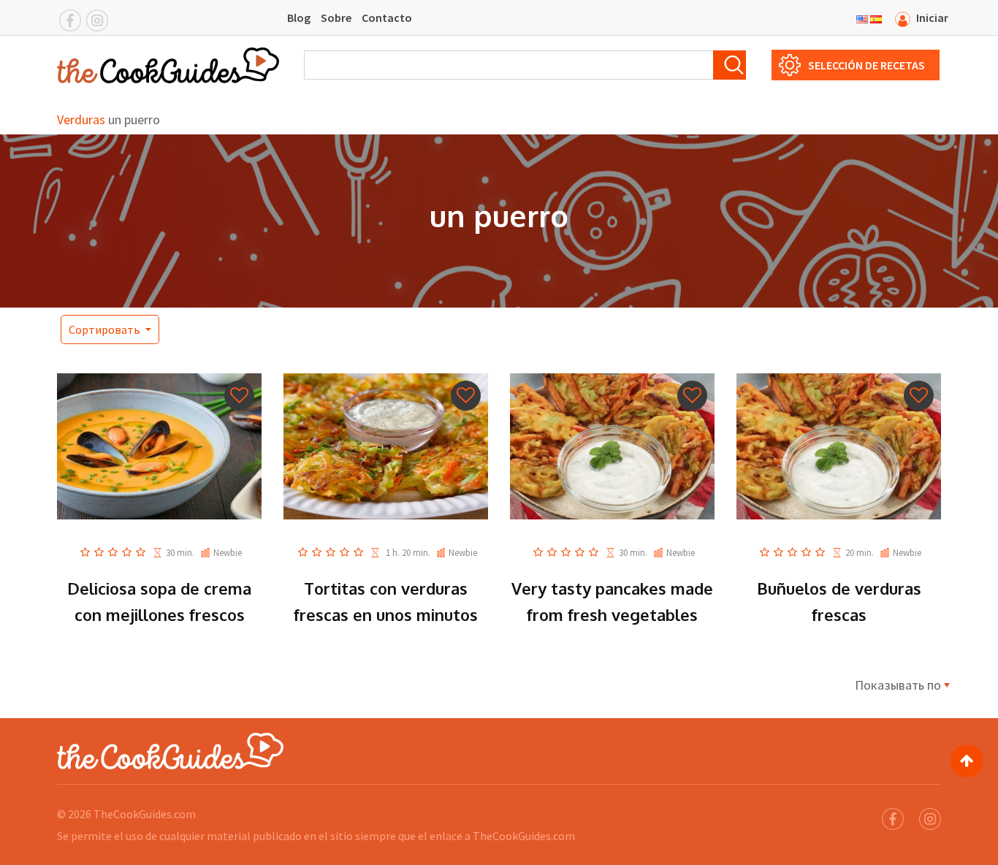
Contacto (387, 17)
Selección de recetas (866, 65)
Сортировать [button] (105, 329)
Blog (299, 17)
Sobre (336, 17)
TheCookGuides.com (145, 814)
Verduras (81, 119)
